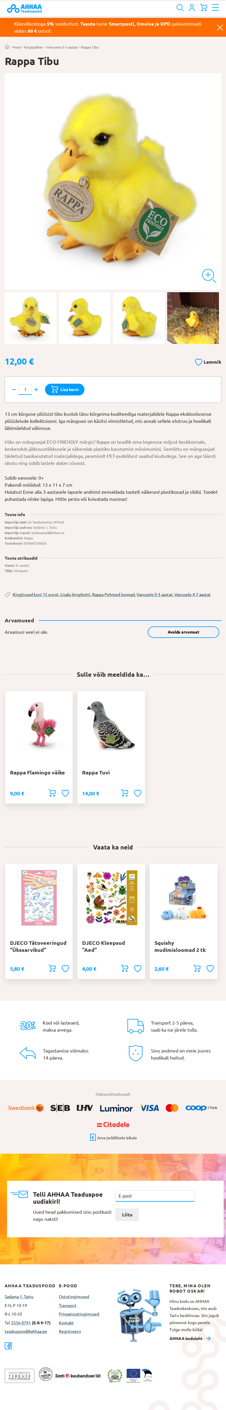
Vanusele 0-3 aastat (62, 47)
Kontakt (66, 1323)
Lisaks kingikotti (75, 594)
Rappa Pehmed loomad (113, 594)
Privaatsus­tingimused (79, 1314)
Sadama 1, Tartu (19, 1296)
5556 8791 (21, 1323)
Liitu (127, 1214)
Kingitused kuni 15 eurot (36, 594)
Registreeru (70, 1331)
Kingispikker (34, 47)
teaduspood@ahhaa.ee (26, 1331)
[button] (208, 361)
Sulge (220, 27)
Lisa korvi (69, 389)
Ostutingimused (74, 1296)
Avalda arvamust (183, 632)
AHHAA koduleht (186, 1338)
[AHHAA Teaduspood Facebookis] (32, 1345)
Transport (68, 1305)
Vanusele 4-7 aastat (193, 594)
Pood (17, 47)
